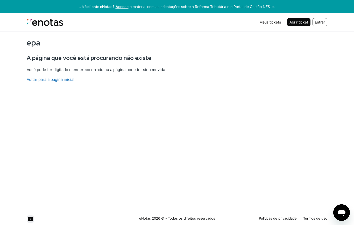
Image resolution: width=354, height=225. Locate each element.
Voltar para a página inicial (50, 79)
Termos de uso (315, 218)
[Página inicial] (45, 22)
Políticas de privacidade (278, 218)
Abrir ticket (298, 22)
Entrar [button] (320, 22)
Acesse (122, 6)
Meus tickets (270, 22)
